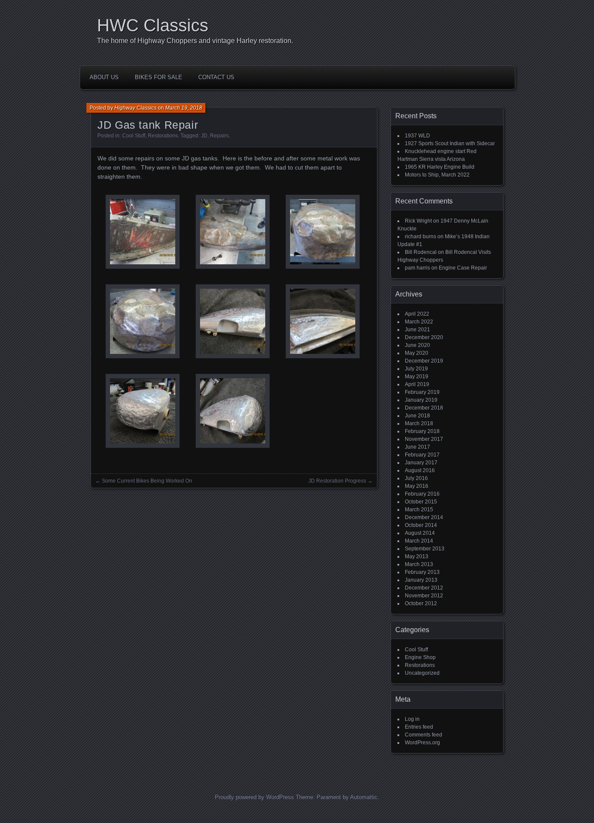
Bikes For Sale (158, 77)
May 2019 (416, 376)
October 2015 (421, 502)
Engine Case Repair (463, 268)
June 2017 (417, 447)
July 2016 (416, 478)
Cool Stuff (133, 136)
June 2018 (417, 416)
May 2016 (416, 486)
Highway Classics (135, 108)
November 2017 (424, 439)
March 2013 (419, 564)
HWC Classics (152, 25)
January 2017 (421, 463)
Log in (412, 719)
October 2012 (421, 603)
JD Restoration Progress (337, 481)
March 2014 (419, 541)
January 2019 (421, 400)
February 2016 (422, 494)
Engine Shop (420, 657)
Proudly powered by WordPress (254, 797)
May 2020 (416, 353)
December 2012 (424, 588)
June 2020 (417, 345)
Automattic (363, 797)
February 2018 (422, 431)
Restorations (163, 136)
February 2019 (422, 392)
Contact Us (216, 77)
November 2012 (424, 596)
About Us (104, 77)
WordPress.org (422, 743)
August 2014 (420, 533)
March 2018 (419, 423)
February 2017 (422, 455)
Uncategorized (422, 673)
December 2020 (424, 337)
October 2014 (421, 525)
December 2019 (424, 361)
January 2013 (421, 580)
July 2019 (416, 369)
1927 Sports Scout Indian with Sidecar (450, 143)
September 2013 (424, 549)
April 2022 (417, 314)
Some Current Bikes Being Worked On (147, 481)
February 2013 (422, 572)
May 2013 (416, 556)
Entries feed (419, 727)
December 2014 (424, 517)
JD (204, 136)
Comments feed (423, 735)
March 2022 (419, 322)
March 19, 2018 (183, 108)
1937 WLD (417, 136)
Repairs (219, 136)
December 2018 (424, 408)
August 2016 (420, 470)
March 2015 (419, 509)
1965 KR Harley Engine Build (439, 167)
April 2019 (417, 384)
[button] (142, 233)
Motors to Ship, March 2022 (437, 175)
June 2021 (417, 330)
